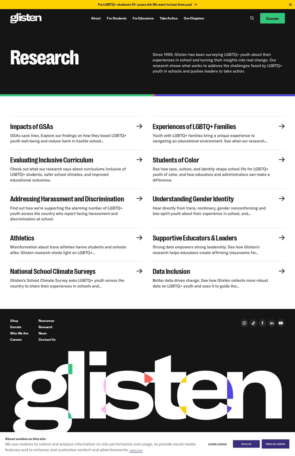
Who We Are (19, 333)
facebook (263, 323)
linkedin (272, 323)
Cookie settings (217, 444)
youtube (281, 323)
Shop (14, 321)
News (43, 333)
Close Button (290, 5)
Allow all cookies (275, 444)
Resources (46, 321)
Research (45, 327)
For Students (117, 18)
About (96, 18)
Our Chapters (194, 18)
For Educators (143, 18)
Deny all (246, 444)
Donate (15, 327)
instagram (244, 323)
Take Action (169, 18)
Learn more (136, 450)
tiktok (253, 323)
